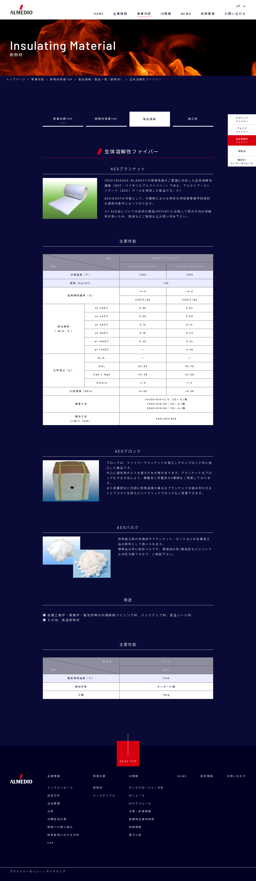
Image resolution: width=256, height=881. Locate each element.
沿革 (50, 811)
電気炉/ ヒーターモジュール (242, 161)
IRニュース (137, 795)
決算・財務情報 (140, 811)
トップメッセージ (60, 787)
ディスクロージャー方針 (146, 787)
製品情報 (149, 119)
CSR (50, 842)
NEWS (186, 13)
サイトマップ (56, 871)
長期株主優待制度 (142, 819)
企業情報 (120, 13)
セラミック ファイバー (242, 120)
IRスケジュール (140, 803)
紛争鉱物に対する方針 (63, 834)
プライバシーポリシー (26, 871)
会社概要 (53, 803)
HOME (99, 13)
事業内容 (144, 13)
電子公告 (135, 834)
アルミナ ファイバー (242, 130)
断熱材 (98, 787)
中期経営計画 (57, 819)
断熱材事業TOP (106, 118)
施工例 (193, 118)
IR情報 (166, 13)
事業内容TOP (63, 118)
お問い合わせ (235, 13)
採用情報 (208, 13)
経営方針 (53, 795)
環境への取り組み (60, 827)
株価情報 (135, 827)
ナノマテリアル (104, 795)
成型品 (242, 151)
